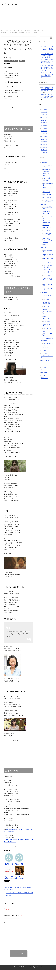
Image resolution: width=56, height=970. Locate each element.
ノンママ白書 (46, 178)
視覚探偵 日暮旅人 (48, 338)
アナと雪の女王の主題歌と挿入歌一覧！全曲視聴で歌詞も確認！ (47, 61)
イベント (43, 350)
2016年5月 (44, 136)
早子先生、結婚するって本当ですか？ (47, 234)
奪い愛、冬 (46, 318)
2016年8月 (44, 128)
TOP (7, 30)
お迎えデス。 (46, 213)
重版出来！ (46, 244)
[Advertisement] (28, 19)
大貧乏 (45, 316)
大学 (42, 364)
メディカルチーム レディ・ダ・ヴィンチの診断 (47, 271)
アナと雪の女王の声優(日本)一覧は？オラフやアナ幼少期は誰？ (47, 55)
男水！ (45, 331)
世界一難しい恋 (47, 227)
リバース (45, 347)
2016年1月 (44, 147)
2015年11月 (44, 152)
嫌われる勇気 (46, 321)
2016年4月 (44, 139)
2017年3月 (44, 109)
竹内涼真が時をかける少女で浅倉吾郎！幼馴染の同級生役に (47, 89)
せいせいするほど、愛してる (11, 60)
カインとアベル (47, 262)
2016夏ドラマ (45, 162)
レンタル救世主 (47, 275)
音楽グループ (44, 378)
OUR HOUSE (46, 211)
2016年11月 (44, 120)
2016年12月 (44, 117)
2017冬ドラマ (45, 292)
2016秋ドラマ (45, 247)
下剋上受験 (46, 306)
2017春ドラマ (45, 340)
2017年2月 (44, 112)
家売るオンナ (46, 192)
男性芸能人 (44, 372)
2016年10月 (44, 122)
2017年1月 (44, 114)
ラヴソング (46, 225)
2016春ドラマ (45, 204)
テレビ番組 (44, 353)
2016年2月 (44, 144)
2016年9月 (44, 125)
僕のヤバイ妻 (46, 230)
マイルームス (9, 3)
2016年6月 (44, 133)
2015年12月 (44, 150)
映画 (42, 369)
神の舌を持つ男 (47, 197)
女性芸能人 (22, 60)
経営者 (43, 375)
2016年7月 (44, 131)
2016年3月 (44, 141)
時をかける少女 (47, 194)
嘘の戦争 (45, 309)
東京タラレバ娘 (47, 328)
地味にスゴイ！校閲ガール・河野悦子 (47, 280)
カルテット (46, 299)
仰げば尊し (46, 180)
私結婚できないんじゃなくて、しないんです (47, 240)
